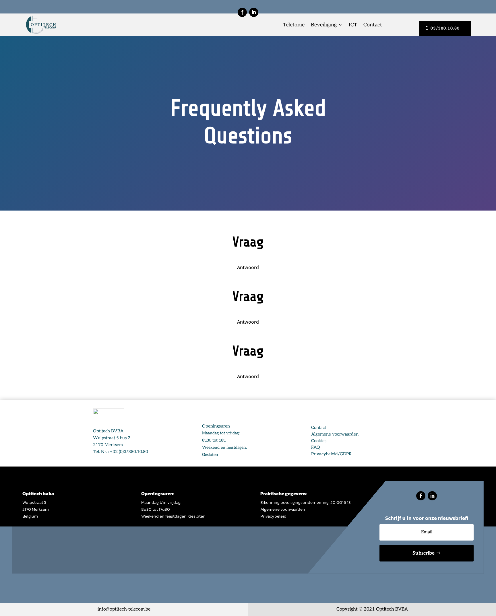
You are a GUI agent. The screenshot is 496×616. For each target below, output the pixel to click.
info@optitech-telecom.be (124, 609)
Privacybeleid (273, 516)
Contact (372, 25)
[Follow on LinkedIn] (253, 12)
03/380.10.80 (445, 28)
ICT (353, 25)
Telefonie (294, 25)
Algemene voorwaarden (282, 509)
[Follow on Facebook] (242, 12)
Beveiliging (324, 25)
